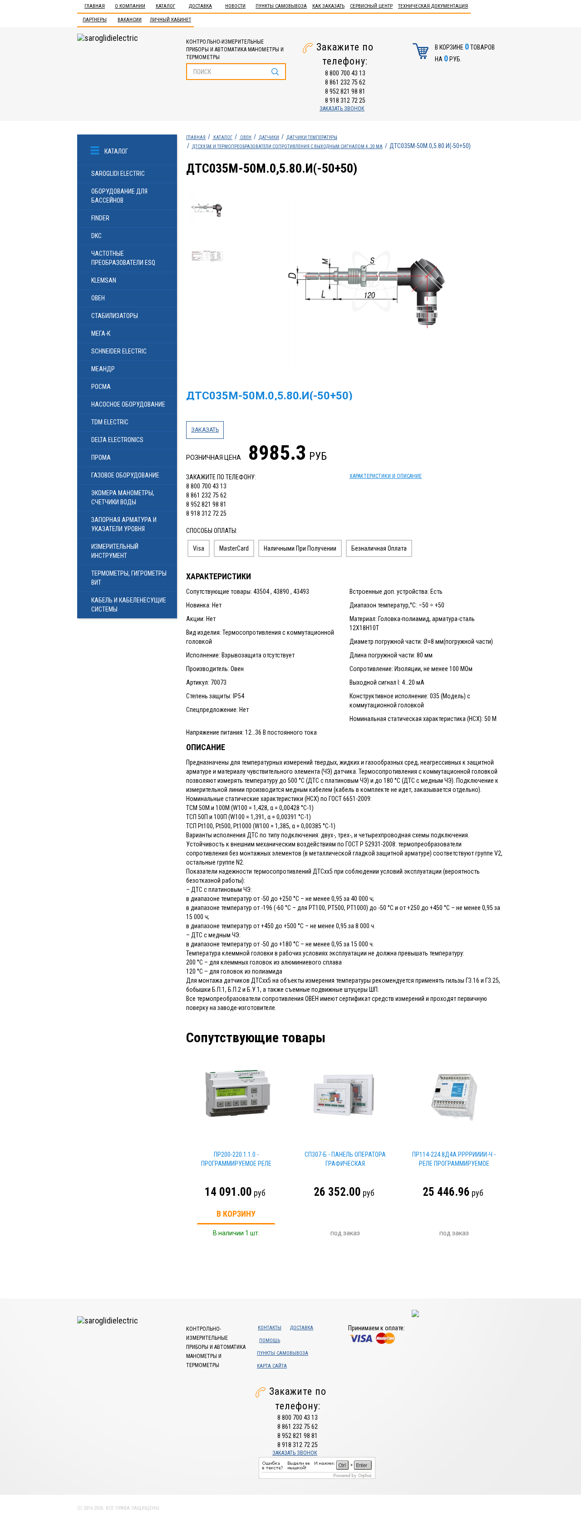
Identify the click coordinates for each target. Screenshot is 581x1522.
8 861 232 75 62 (345, 82)
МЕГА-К (100, 333)
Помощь (269, 1340)
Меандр (103, 369)
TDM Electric (109, 422)
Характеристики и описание (386, 476)
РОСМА (101, 386)
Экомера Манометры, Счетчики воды (122, 497)
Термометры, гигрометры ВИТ (129, 578)
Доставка (200, 6)
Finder (100, 218)
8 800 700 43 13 (345, 73)
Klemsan (103, 280)
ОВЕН (98, 298)
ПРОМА (101, 457)
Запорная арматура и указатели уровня (124, 524)
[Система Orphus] (317, 1467)
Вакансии (130, 20)
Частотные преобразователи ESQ (123, 258)
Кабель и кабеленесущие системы (128, 605)
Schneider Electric (119, 351)
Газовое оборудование (125, 475)
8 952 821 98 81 (345, 91)
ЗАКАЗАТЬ (205, 430)
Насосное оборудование (128, 404)
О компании (130, 6)
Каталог (165, 6)
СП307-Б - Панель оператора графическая (345, 1159)
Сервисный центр (371, 6)
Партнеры (95, 20)
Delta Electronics (117, 439)
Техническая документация (433, 6)
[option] (368, 282)
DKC (96, 235)
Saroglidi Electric (118, 173)
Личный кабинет (170, 20)
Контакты (269, 1328)
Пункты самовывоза (281, 6)
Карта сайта (272, 1366)
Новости (235, 6)
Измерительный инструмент (114, 551)
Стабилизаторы (114, 315)
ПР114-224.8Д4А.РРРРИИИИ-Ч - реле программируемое (454, 1159)
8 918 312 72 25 (345, 100)
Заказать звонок (342, 108)
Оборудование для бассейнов (119, 196)
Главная (94, 6)
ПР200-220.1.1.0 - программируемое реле (236, 1159)
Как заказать (328, 6)
